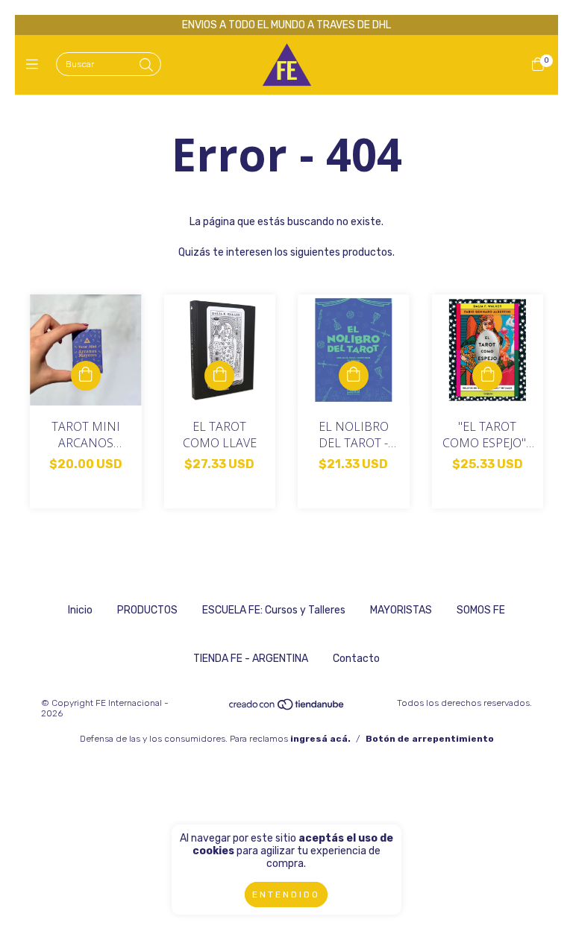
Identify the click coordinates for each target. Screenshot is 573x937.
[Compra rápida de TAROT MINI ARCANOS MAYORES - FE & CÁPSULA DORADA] (86, 376)
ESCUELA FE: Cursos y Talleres (273, 610)
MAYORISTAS (401, 610)
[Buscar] (146, 66)
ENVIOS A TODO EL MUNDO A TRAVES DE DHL (286, 25)
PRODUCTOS (147, 610)
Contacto (356, 658)
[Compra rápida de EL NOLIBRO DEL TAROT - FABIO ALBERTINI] (354, 376)
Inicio (80, 610)
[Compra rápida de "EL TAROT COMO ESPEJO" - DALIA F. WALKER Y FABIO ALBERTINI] (487, 376)
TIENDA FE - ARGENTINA (250, 658)
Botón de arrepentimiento (430, 738)
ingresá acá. (320, 738)
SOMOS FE (481, 610)
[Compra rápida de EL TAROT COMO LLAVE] (219, 376)
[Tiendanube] (287, 708)
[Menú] (35, 64)
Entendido (286, 894)
